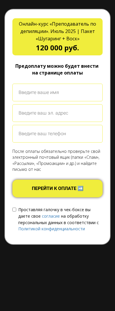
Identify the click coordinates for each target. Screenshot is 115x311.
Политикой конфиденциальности (51, 228)
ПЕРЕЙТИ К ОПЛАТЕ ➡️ (57, 188)
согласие (51, 216)
